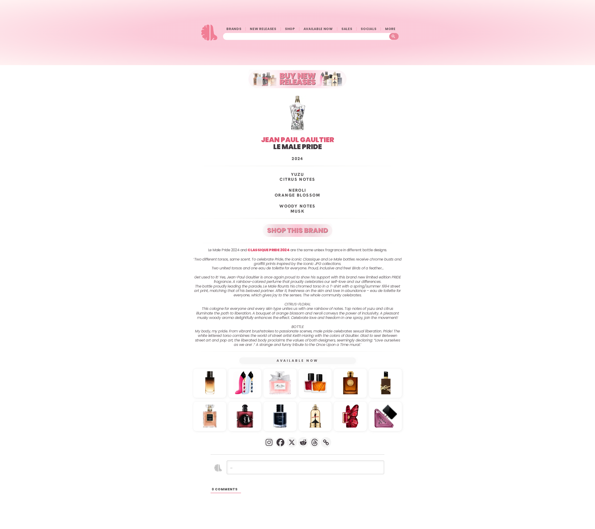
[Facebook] (280, 442)
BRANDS (233, 28)
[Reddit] (303, 442)
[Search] (394, 36)
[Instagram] (269, 442)
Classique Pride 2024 (268, 250)
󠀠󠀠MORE (390, 28)
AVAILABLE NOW (318, 28)
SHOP (290, 28)
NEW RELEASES (263, 28)
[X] (292, 442)
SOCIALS (368, 28)
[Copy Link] (326, 442)
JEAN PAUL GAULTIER (297, 140)
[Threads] (314, 442)
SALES (346, 28)
